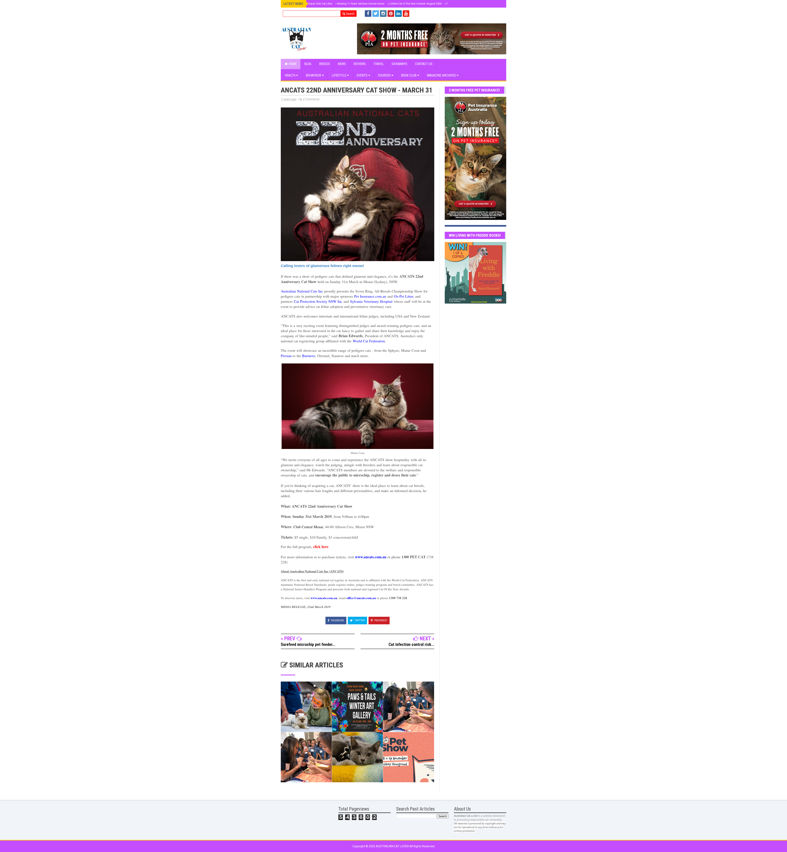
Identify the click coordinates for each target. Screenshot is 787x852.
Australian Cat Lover (392, 846)
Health (290, 75)
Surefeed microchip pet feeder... (308, 644)
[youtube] (406, 13)
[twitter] (375, 13)
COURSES (384, 75)
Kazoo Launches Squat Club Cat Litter (309, 3)
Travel (378, 64)
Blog (307, 64)
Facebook (337, 620)
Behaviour (314, 75)
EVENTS (362, 75)
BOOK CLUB (409, 75)
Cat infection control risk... (411, 644)
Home (292, 64)
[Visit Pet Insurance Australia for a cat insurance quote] (431, 38)
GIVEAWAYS (399, 64)
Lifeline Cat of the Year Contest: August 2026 (414, 3)
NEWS (342, 64)
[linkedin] (398, 13)
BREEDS (324, 64)
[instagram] (383, 13)
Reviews (360, 64)
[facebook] (368, 13)
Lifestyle (339, 75)
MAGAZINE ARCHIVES (442, 75)
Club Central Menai (308, 526)
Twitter (359, 620)
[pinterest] (391, 13)
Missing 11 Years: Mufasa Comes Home (359, 3)
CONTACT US (423, 64)
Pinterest (380, 620)
